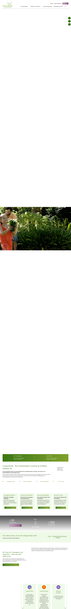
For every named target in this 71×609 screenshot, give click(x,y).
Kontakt (65, 3)
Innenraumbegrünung (47, 6)
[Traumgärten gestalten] (10, 487)
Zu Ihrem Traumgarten (10, 507)
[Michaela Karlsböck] (58, 587)
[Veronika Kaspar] (44, 587)
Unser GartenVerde (60, 507)
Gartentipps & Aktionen (58, 6)
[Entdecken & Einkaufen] (27, 487)
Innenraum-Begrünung (44, 507)
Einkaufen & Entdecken (36, 6)
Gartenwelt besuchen (27, 507)
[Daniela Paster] (30, 587)
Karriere (51, 3)
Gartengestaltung (25, 6)
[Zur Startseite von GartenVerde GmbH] (8, 5)
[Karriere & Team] (60, 487)
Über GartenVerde (57, 3)
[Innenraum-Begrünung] (44, 487)
